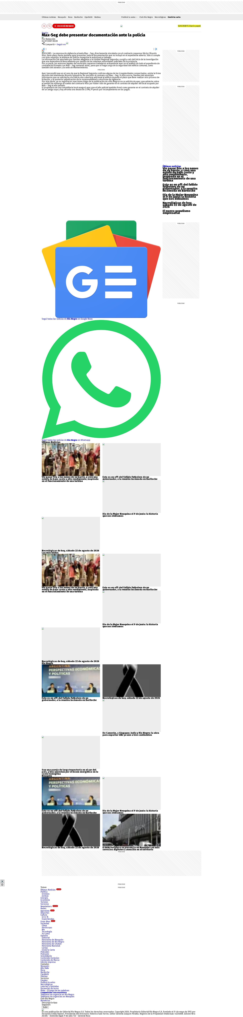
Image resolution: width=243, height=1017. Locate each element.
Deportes (44, 913)
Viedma (97, 17)
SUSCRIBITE (189, 26)
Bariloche (78, 17)
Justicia (45, 896)
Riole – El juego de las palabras (54, 990)
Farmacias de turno (49, 988)
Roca (70, 17)
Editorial (46, 938)
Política (43, 892)
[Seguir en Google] (43, 51)
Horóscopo (47, 927)
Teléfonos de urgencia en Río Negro (57, 994)
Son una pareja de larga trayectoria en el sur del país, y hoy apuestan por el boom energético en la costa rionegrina (70, 771)
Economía (45, 900)
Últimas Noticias (50, 890)
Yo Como (46, 933)
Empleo (43, 980)
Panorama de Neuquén (52, 940)
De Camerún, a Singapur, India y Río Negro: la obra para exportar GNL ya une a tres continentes (131, 734)
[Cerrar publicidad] (2, 881)
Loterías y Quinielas (49, 986)
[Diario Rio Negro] (43, 1010)
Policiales (44, 952)
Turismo (44, 902)
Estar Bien (47, 921)
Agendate (47, 911)
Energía (44, 898)
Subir (45, 1007)
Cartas (45, 948)
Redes (43, 908)
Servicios (44, 904)
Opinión (44, 935)
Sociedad (44, 923)
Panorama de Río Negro (53, 942)
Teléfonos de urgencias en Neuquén (57, 996)
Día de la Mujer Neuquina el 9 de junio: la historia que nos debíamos (180, 197)
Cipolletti (88, 17)
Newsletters (48, 906)
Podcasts (44, 954)
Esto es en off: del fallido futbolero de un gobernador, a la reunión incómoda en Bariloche (180, 187)
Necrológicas (160, 17)
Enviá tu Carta (48, 950)
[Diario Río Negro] (121, 26)
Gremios (45, 894)
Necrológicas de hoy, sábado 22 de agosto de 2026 (179, 205)
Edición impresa (48, 962)
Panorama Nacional (51, 946)
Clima (44, 925)
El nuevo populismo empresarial (176, 212)
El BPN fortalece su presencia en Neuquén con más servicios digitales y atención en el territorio (131, 848)
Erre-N (45, 917)
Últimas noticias (49, 17)
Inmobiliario (46, 956)
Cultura (43, 915)
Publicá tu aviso (47, 982)
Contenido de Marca (49, 960)
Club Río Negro (146, 17)
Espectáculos (48, 919)
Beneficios (45, 1000)
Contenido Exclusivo (49, 958)
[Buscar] (49, 26)
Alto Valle (44, 968)
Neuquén (62, 17)
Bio (43, 929)
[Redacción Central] (43, 37)
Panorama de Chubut (51, 944)
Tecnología (47, 931)
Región (45, 33)
